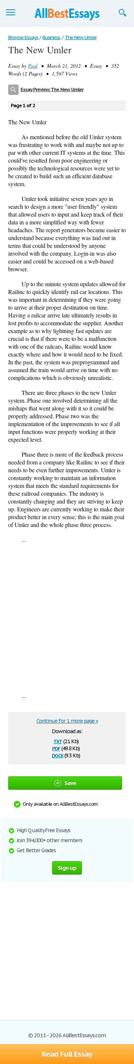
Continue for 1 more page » (67, 721)
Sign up (67, 867)
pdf (56, 748)
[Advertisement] (67, 617)
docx (57, 755)
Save (70, 782)
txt (57, 741)
